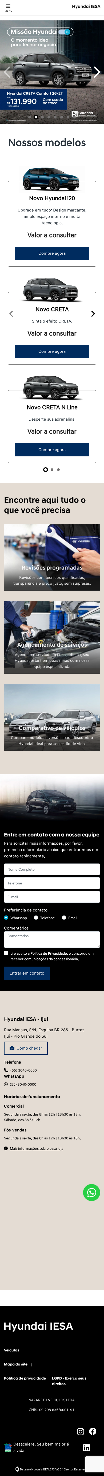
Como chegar (29, 1387)
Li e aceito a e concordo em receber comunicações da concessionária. (52, 1296)
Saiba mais (52, 895)
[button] (8, 241)
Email (72, 1257)
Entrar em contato (27, 1312)
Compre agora (52, 592)
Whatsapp (18, 1257)
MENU (8, 10)
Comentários (16, 1267)
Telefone (47, 1257)
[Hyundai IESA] (86, 6)
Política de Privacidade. (49, 1293)
